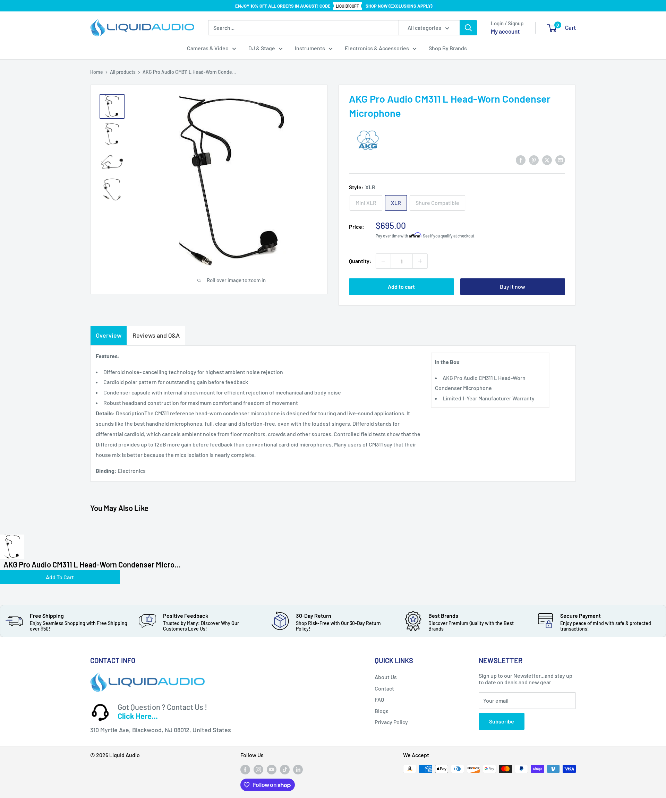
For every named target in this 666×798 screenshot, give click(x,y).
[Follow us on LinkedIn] (298, 769)
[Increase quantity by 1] (420, 261)
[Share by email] (560, 159)
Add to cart (401, 286)
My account (505, 31)
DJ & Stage (261, 48)
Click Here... (138, 715)
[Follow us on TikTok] (285, 769)
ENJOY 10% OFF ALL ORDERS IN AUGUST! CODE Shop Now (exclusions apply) (334, 6)
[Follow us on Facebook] (245, 769)
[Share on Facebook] (521, 159)
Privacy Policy (391, 722)
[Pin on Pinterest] (534, 159)
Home (96, 72)
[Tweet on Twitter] (547, 159)
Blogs (381, 711)
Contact (384, 688)
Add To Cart (60, 577)
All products (123, 72)
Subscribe (501, 721)
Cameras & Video (208, 48)
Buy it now (512, 286)
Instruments (310, 48)
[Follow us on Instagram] (258, 769)
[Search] (468, 27)
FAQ (379, 699)
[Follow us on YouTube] (271, 769)
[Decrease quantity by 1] (383, 261)
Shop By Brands (448, 48)
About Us (386, 677)
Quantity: (360, 261)
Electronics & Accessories (377, 48)
